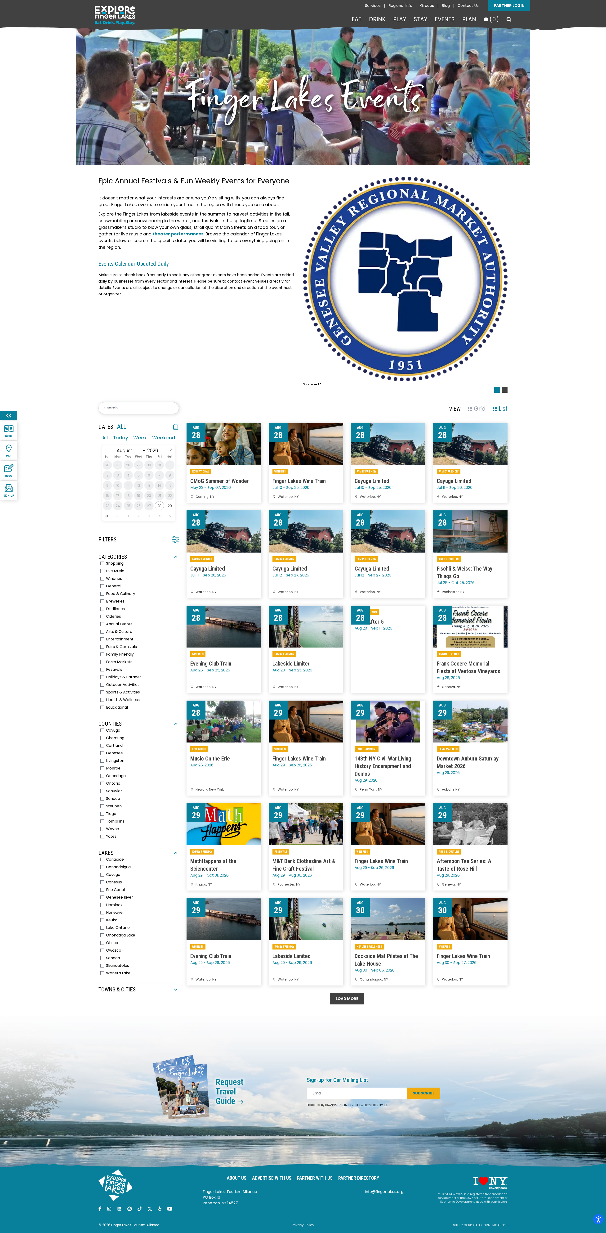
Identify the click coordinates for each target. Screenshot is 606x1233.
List (503, 409)
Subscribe (424, 1093)
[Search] (509, 19)
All (105, 437)
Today (120, 437)
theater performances (178, 234)
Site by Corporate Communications (480, 1225)
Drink (377, 19)
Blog (446, 5)
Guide (9, 436)
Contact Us (468, 5)
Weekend (163, 437)
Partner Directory (358, 1178)
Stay (420, 19)
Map (8, 456)
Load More (347, 998)
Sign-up (8, 495)
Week (140, 437)
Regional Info (400, 5)
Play (399, 19)
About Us (236, 1178)
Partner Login (509, 5)
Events (445, 19)
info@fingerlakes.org (384, 1191)
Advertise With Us (271, 1178)
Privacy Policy (352, 1105)
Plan (469, 19)
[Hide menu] (8, 415)
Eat (356, 19)
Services (373, 5)
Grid (480, 409)
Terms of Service (375, 1105)
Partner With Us (315, 1178)
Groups (427, 5)
